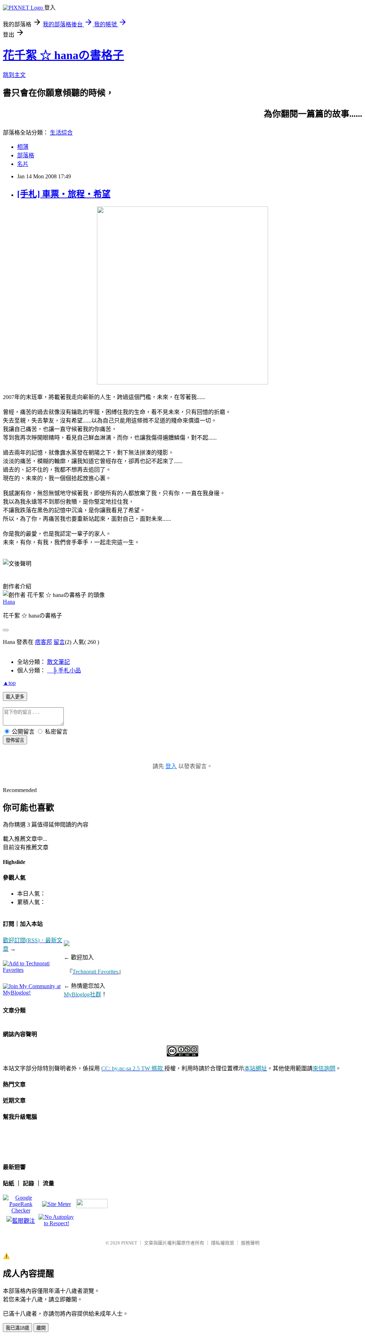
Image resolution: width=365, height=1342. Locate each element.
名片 (23, 164)
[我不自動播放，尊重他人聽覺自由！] (56, 1223)
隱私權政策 (222, 1243)
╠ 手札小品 (64, 670)
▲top (9, 683)
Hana (9, 602)
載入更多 (15, 696)
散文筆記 (58, 662)
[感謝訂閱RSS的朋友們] (92, 1206)
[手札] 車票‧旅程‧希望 (63, 194)
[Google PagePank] (20, 1210)
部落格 (25, 155)
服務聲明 (250, 1243)
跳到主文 (14, 75)
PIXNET (129, 1243)
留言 (59, 642)
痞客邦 (43, 642)
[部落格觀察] (20, 1221)
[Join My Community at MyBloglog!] (33, 993)
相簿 (23, 147)
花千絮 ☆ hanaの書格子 (63, 55)
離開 (41, 1328)
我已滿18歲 (17, 1328)
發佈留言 (15, 740)
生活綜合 (61, 133)
